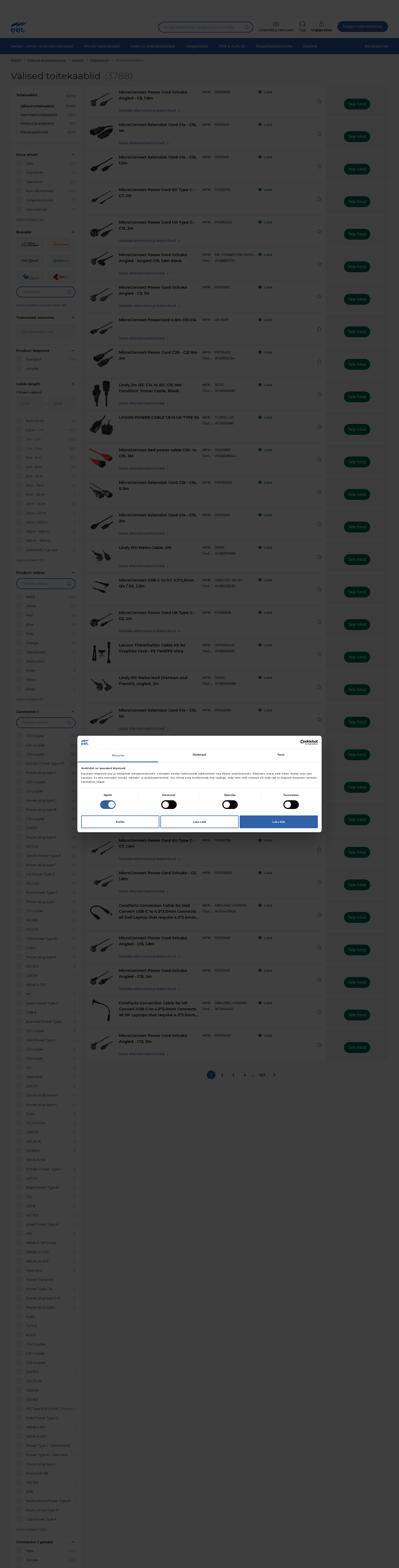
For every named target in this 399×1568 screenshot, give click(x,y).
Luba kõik (279, 822)
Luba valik (199, 822)
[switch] (169, 804)
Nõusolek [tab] (118, 755)
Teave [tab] (280, 754)
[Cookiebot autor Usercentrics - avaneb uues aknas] (294, 742)
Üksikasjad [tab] (199, 754)
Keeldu (120, 822)
